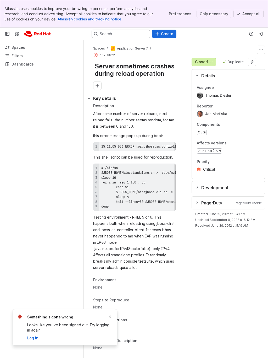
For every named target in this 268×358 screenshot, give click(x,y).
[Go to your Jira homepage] (37, 34)
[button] (226, 75)
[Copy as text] (169, 148)
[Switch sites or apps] (17, 34)
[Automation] (252, 62)
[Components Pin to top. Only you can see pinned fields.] (232, 125)
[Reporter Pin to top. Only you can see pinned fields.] (217, 106)
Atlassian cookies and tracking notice (89, 19)
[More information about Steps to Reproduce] (134, 300)
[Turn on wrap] (160, 148)
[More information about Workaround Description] (143, 341)
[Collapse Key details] (89, 98)
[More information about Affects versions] (232, 143)
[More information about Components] (225, 125)
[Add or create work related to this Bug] (97, 86)
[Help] (251, 34)
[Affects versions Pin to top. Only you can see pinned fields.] (238, 143)
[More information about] (130, 320)
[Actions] (261, 50)
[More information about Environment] (121, 280)
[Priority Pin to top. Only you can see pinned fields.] (221, 162)
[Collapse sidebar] (7, 34)
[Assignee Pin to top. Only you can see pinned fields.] (218, 87)
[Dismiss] (110, 316)
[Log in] (260, 34)
